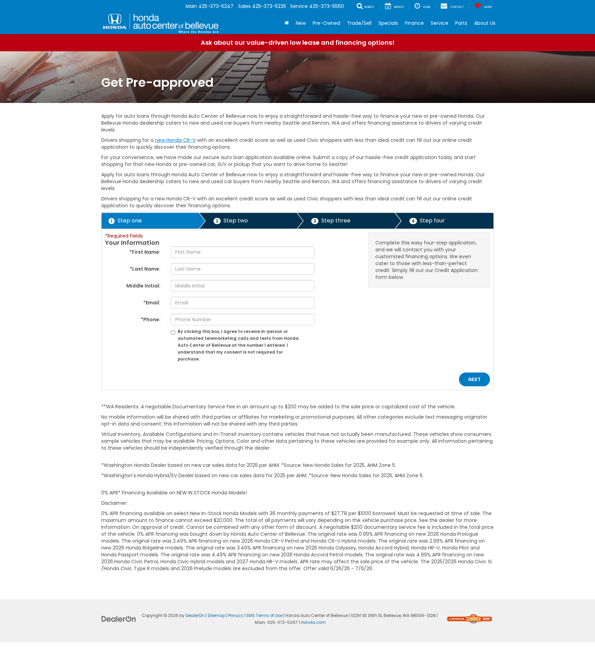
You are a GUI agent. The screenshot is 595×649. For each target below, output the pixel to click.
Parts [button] (461, 23)
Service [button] (439, 23)
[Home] (286, 23)
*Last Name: (145, 268)
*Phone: (150, 319)
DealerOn (195, 615)
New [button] (301, 23)
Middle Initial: (143, 285)
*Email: (151, 302)
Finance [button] (414, 23)
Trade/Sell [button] (359, 23)
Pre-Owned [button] (326, 23)
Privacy (235, 615)
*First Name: (144, 252)
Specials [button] (388, 23)
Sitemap (216, 615)
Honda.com (313, 622)
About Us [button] (484, 23)
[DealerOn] (118, 618)
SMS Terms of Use (264, 615)
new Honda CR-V (175, 140)
